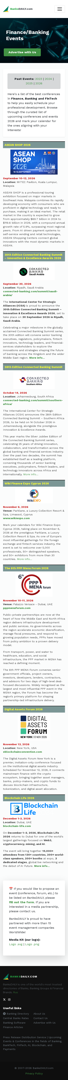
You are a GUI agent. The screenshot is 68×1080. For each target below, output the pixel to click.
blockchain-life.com (17, 825)
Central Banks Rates (16, 1018)
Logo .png (32, 944)
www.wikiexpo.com (16, 518)
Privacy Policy (34, 1073)
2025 (29, 83)
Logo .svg (15, 944)
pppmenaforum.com (16, 607)
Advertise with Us (22, 52)
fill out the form (21, 902)
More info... (37, 357)
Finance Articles (13, 1027)
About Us (39, 1013)
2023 (38, 79)
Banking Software (14, 1022)
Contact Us (40, 1018)
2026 (38, 83)
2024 (48, 79)
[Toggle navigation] (59, 9)
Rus (15, 992)
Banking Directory (17, 1013)
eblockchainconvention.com (22, 751)
